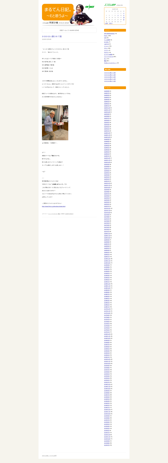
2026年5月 (106, 97)
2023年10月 (107, 162)
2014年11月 (107, 386)
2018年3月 (106, 302)
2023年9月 (106, 164)
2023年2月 (106, 179)
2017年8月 (106, 317)
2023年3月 (106, 177)
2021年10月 (107, 212)
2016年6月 (106, 346)
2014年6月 (106, 397)
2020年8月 (106, 242)
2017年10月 (107, 313)
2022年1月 (106, 206)
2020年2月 (106, 254)
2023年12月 (107, 158)
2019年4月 (106, 275)
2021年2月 (106, 229)
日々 (105, 58)
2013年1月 (106, 432)
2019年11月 (107, 261)
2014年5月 (106, 399)
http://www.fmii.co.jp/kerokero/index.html (53, 206)
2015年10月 (107, 363)
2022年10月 (107, 187)
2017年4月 (106, 325)
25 (123, 19)
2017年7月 (106, 319)
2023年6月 (106, 170)
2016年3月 (106, 353)
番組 (59, 214)
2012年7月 (106, 445)
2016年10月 (107, 338)
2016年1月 (106, 357)
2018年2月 (106, 305)
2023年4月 (106, 175)
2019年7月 (106, 269)
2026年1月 (106, 105)
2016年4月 (106, 351)
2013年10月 (107, 413)
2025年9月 (106, 114)
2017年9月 (106, 315)
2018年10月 (107, 288)
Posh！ (106, 35)
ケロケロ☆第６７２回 (109, 77)
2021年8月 (106, 217)
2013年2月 (106, 430)
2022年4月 (106, 200)
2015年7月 (106, 369)
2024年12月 (107, 133)
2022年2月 (106, 204)
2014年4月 (106, 401)
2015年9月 (106, 365)
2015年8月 (106, 367)
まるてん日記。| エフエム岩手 (49, 455)
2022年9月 (106, 189)
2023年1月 (106, 181)
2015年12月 (107, 359)
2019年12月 (107, 258)
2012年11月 (107, 437)
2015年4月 (106, 376)
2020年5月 (106, 248)
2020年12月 (107, 233)
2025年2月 (106, 129)
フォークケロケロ (52, 214)
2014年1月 (106, 407)
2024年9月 (106, 139)
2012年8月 (106, 443)
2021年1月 (106, 231)
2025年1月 (106, 131)
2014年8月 (106, 393)
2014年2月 (106, 405)
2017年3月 (106, 328)
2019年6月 (106, 271)
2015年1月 (106, 382)
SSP (105, 37)
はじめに (106, 42)
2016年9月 (106, 340)
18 (123, 17)
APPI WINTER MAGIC (109, 33)
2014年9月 (106, 390)
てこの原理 (107, 40)
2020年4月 (106, 250)
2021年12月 (107, 208)
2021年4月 (106, 225)
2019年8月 (106, 267)
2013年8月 (106, 418)
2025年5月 (106, 122)
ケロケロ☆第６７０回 (109, 81)
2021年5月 (106, 223)
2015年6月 (106, 372)
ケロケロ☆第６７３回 (109, 75)
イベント (106, 46)
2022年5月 (106, 198)
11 (123, 15)
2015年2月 (106, 380)
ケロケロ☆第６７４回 (109, 73)
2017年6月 (106, 321)
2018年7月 (106, 294)
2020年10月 (107, 237)
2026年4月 (106, 99)
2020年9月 (106, 240)
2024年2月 (106, 154)
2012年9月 (106, 441)
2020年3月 (106, 252)
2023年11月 (107, 160)
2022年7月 (106, 193)
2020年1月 (106, 256)
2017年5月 (106, 323)
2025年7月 (106, 118)
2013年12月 (107, 409)
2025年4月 (106, 124)
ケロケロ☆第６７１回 (109, 79)
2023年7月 (106, 168)
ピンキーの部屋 (108, 54)
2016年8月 (106, 342)
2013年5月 (106, 424)
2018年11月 (107, 286)
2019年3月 (106, 277)
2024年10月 (107, 137)
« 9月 (106, 23)
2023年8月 (106, 166)
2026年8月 (106, 91)
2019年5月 (106, 273)
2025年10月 (107, 112)
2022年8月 (106, 191)
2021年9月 (106, 214)
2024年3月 (106, 152)
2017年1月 (106, 332)
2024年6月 (106, 145)
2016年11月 (107, 336)
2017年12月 (107, 309)
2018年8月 (106, 292)
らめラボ (106, 44)
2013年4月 (106, 426)
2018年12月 (107, 284)
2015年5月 (106, 374)
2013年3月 (106, 428)
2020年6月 (106, 246)
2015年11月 (107, 361)
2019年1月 (106, 281)
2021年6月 (106, 221)
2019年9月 (106, 265)
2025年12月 (107, 108)
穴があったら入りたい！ (110, 63)
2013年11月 (107, 411)
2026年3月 (106, 101)
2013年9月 (106, 416)
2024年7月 (106, 143)
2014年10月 (107, 388)
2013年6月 (106, 422)
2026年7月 (106, 93)
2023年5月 (106, 173)
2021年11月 (107, 210)
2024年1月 (106, 156)
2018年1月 (106, 307)
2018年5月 (106, 298)
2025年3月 (106, 126)
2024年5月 (106, 147)
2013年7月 (106, 420)
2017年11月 (107, 311)
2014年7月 (106, 395)
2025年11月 (107, 110)
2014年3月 (106, 403)
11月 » (110, 23)
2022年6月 (106, 196)
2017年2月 (106, 330)
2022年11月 (107, 185)
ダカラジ (106, 52)
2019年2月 (106, 279)
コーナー (106, 50)
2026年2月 (106, 103)
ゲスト (106, 48)
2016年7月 (106, 344)
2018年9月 (106, 290)
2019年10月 (107, 263)
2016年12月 (107, 334)
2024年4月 (106, 149)
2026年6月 (106, 95)
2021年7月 (106, 219)
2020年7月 (106, 244)
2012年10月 (107, 439)
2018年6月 (106, 296)
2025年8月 (106, 116)
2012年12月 (107, 434)
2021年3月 (106, 227)
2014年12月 (107, 384)
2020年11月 (107, 235)
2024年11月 (107, 135)
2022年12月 (107, 183)
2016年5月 (106, 349)
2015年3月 (106, 378)
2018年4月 (106, 300)
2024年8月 (106, 141)
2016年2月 (106, 355)
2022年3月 (106, 202)
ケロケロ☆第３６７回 (52, 36)
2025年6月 (106, 120)
